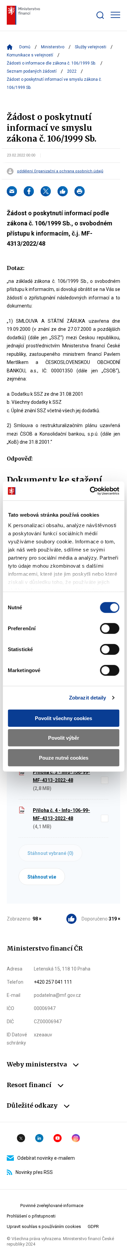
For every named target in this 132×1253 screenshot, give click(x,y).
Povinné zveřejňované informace (51, 1205)
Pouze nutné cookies (63, 757)
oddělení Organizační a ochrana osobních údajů (60, 171)
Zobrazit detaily (87, 698)
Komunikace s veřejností (30, 55)
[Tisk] (79, 191)
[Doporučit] (63, 191)
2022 (71, 71)
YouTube (57, 1138)
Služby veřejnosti (90, 47)
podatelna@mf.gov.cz (57, 995)
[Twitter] (46, 191)
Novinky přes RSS (34, 1172)
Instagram (76, 1138)
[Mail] (12, 191)
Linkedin (39, 1138)
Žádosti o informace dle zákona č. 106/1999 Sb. (51, 63)
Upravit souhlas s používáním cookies (44, 1226)
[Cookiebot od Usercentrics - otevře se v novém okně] (90, 491)
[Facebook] (29, 191)
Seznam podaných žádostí (32, 71)
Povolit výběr (63, 738)
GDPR (93, 1226)
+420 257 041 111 (53, 982)
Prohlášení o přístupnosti (31, 1216)
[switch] (109, 628)
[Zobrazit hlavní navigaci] (115, 15)
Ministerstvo (52, 47)
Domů (24, 47)
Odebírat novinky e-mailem (46, 1158)
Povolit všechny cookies (63, 718)
